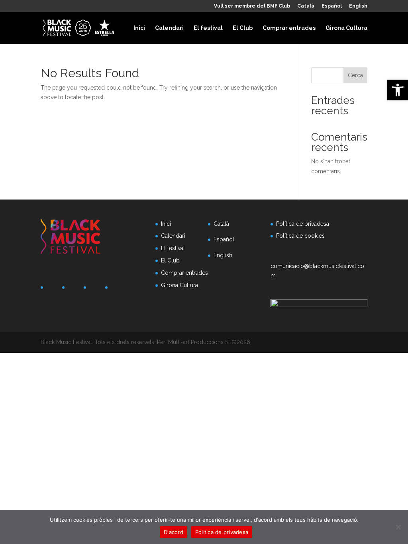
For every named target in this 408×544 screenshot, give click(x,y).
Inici (139, 28)
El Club (243, 28)
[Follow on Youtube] (117, 289)
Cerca (355, 75)
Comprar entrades (289, 28)
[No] (398, 527)
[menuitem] (305, 8)
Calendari (169, 28)
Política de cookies (300, 236)
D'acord (173, 532)
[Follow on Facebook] (52, 289)
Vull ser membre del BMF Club (252, 6)
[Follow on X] (74, 289)
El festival (208, 28)
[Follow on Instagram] (95, 289)
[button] (397, 90)
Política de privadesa (302, 224)
